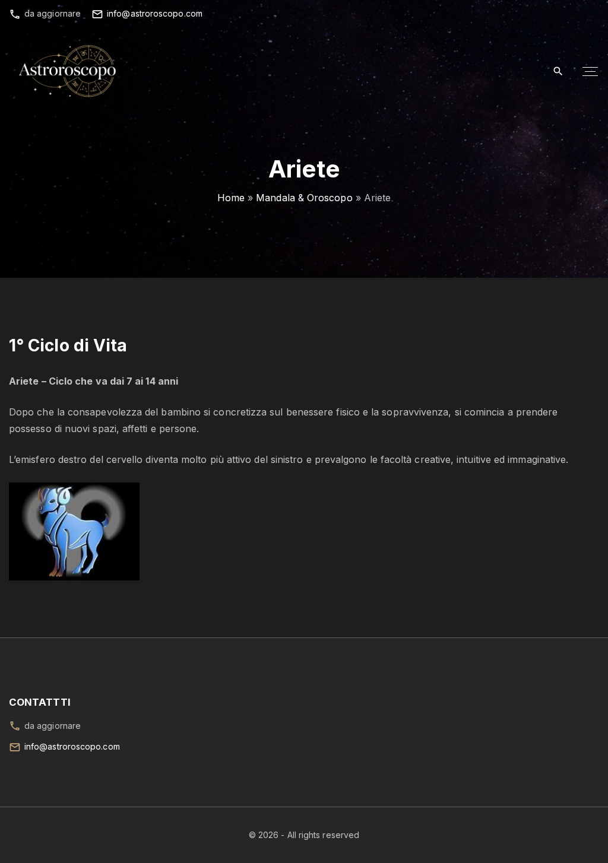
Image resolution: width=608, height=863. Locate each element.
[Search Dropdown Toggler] (558, 71)
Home (231, 198)
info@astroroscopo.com (154, 13)
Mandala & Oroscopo (304, 198)
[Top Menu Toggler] (590, 71)
